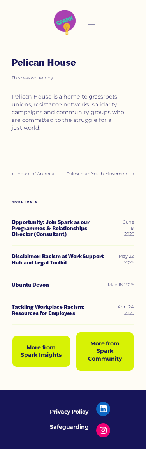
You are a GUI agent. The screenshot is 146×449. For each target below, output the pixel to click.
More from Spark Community (104, 351)
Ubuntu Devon (30, 285)
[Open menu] (91, 22)
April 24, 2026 (126, 310)
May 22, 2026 (126, 259)
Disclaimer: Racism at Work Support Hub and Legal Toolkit (58, 260)
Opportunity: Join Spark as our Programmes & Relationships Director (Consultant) (51, 228)
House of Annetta (36, 173)
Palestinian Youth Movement (98, 173)
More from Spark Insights (41, 351)
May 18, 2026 (121, 284)
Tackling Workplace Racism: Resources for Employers (48, 310)
